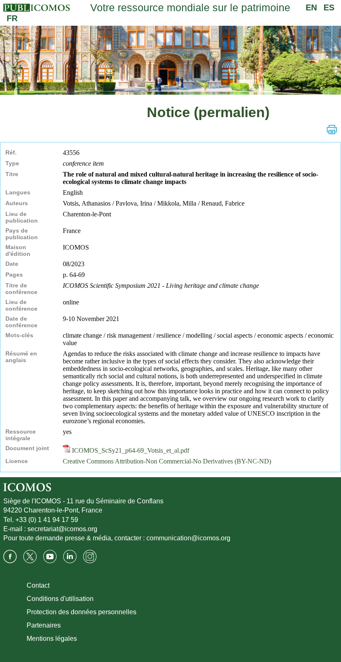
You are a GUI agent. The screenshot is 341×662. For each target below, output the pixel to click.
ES (329, 7)
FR (12, 18)
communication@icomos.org (188, 538)
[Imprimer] (332, 129)
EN (311, 7)
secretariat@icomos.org (62, 528)
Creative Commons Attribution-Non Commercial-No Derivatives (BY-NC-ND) (167, 461)
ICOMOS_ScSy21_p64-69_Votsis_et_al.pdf (129, 450)
